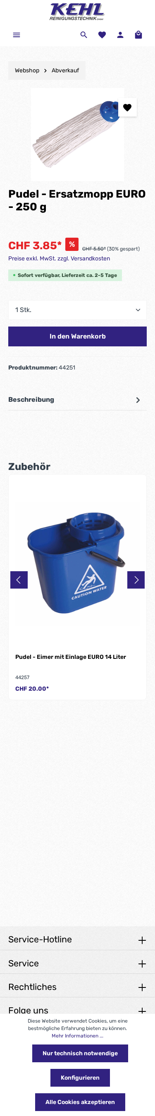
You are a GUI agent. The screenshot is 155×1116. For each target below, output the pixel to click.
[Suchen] (84, 34)
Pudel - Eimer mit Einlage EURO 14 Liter (70, 657)
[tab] (75, 400)
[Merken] (127, 107)
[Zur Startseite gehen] (77, 11)
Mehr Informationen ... (77, 1036)
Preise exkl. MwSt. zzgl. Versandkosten (59, 258)
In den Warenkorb (78, 336)
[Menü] (16, 34)
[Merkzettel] (102, 34)
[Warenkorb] (138, 34)
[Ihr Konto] (120, 34)
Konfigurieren (80, 1077)
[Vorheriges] (19, 580)
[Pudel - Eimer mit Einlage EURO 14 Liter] (77, 564)
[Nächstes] (136, 580)
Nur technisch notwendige (80, 1053)
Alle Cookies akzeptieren (80, 1102)
